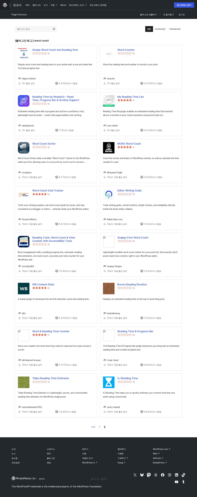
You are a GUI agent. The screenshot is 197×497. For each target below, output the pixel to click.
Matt (156, 453)
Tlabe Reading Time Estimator (50, 378)
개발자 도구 (87, 458)
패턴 (49, 462)
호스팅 (15, 458)
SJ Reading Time (127, 378)
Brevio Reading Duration (132, 284)
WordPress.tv (89, 462)
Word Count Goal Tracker (47, 190)
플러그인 (51, 458)
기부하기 (123, 458)
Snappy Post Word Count (132, 237)
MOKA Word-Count (129, 143)
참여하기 (122, 449)
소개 (14, 449)
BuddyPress (160, 462)
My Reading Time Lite (130, 96)
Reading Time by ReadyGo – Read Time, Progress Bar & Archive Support (55, 98)
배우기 (85, 449)
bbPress (158, 458)
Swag (121, 462)
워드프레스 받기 (184, 5)
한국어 (42, 479)
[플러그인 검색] (54, 29)
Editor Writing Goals (129, 190)
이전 (93, 427)
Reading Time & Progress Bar (135, 331)
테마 (49, 453)
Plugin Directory (19, 14)
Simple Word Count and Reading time (55, 49)
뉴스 (14, 453)
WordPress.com (161, 449)
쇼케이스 (51, 449)
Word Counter (126, 49)
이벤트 (121, 453)
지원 (84, 453)
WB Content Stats (43, 284)
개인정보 (16, 462)
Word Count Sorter (44, 143)
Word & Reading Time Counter (51, 331)
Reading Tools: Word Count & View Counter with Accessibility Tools (53, 239)
